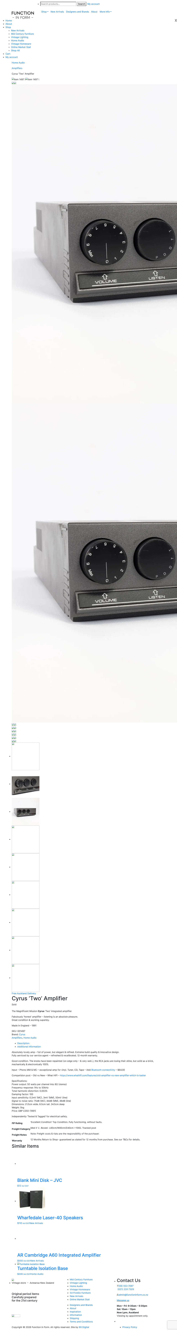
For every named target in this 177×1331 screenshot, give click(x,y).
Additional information (29, 1046)
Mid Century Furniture (22, 33)
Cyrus (22, 1034)
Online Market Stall (21, 47)
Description (23, 1043)
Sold (14, 1004)
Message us (123, 1300)
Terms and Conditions (81, 1321)
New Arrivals (17, 30)
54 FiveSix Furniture (80, 1292)
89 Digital (84, 1327)
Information (76, 1315)
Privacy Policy (129, 1327)
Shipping (74, 1318)
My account (12, 57)
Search (81, 3)
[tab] (91, 1043)
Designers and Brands (81, 1305)
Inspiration (75, 1311)
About (9, 23)
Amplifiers (17, 68)
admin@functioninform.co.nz (133, 1294)
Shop (8, 27)
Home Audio (17, 40)
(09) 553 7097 (125, 1285)
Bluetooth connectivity (103, 1069)
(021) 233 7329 (126, 1289)
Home (9, 20)
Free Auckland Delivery (24, 993)
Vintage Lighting (19, 37)
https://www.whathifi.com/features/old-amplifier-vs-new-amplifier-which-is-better (102, 1075)
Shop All (15, 50)
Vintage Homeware (21, 43)
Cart (8, 53)
